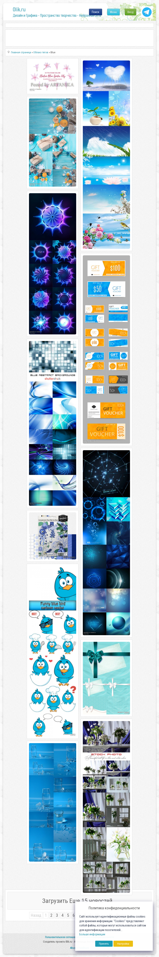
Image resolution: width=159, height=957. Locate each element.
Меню (113, 12)
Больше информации (92, 934)
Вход (131, 12)
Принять (104, 943)
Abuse (73, 947)
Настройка (123, 943)
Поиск (95, 12)
